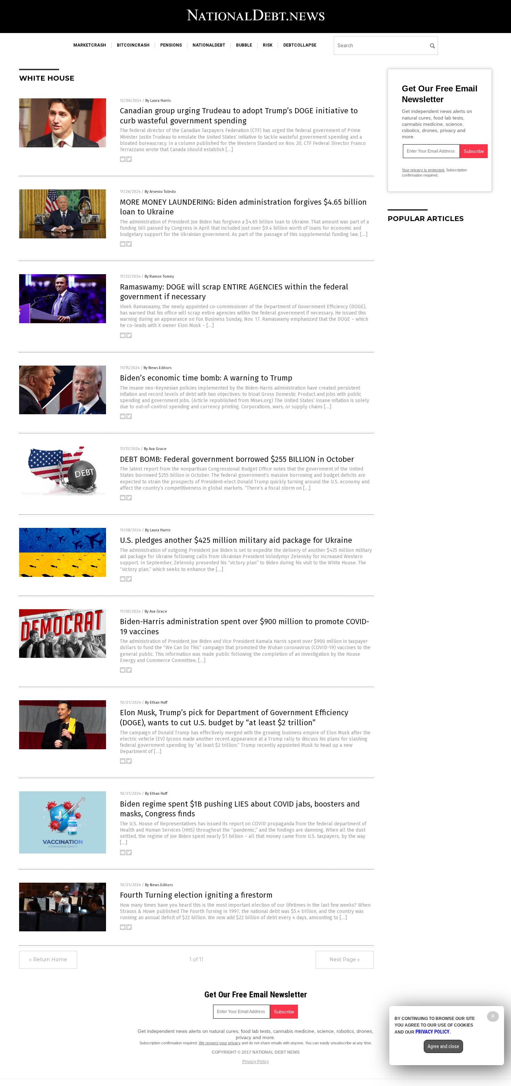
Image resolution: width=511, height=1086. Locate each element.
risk (268, 45)
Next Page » (345, 959)
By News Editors (157, 368)
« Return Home (48, 959)
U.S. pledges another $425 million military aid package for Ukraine (236, 540)
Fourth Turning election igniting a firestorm (196, 895)
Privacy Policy (255, 1061)
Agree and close (443, 1046)
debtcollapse (299, 45)
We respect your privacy (220, 1043)
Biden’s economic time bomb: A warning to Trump (206, 378)
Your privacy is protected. (423, 170)
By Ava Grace (155, 449)
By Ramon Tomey (159, 276)
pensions (171, 45)
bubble (244, 45)
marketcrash (89, 45)
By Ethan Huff (156, 702)
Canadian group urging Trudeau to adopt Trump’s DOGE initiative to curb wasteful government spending (239, 115)
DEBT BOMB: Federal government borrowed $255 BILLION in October (237, 459)
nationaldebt (209, 45)
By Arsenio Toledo (160, 191)
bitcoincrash (133, 45)
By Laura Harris (158, 100)
